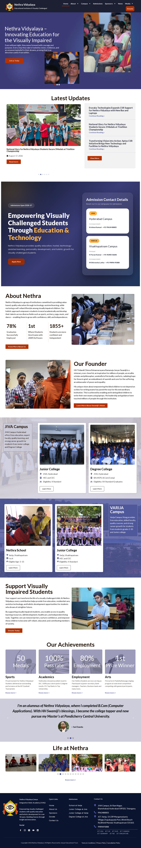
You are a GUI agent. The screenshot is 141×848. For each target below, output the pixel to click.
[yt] (33, 830)
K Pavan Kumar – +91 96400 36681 (103, 255)
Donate (130, 9)
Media (127, 4)
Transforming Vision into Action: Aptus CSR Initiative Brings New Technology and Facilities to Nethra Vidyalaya (111, 143)
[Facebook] (20, 830)
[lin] (37, 830)
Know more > (11, 693)
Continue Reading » (97, 116)
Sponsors (109, 4)
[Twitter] (29, 830)
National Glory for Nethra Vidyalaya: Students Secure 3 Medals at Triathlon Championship (108, 127)
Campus (84, 4)
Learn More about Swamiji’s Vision (22, 60)
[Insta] (25, 830)
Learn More (46, 489)
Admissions (98, 4)
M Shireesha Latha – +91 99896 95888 (104, 262)
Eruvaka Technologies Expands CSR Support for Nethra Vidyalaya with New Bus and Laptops (111, 110)
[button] (7, 137)
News (120, 4)
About (73, 4)
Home (65, 4)
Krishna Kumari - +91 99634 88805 (103, 227)
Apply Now (16, 262)
